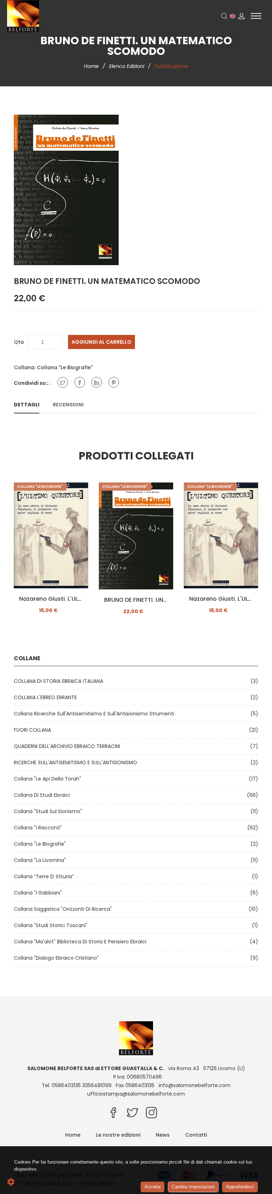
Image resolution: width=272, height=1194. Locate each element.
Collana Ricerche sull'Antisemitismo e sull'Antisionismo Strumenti (95, 713)
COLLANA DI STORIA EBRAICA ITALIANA (60, 681)
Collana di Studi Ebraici (43, 795)
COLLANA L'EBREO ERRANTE (47, 697)
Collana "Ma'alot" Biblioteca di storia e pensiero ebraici (81, 941)
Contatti (196, 1134)
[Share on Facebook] (79, 382)
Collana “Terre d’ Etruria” (45, 876)
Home (92, 66)
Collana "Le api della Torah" (49, 778)
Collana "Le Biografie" (64, 367)
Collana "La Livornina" (41, 860)
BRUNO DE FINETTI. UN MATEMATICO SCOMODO (136, 600)
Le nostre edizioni (118, 1134)
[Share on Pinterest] (113, 382)
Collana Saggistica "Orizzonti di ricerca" (64, 909)
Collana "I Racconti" (39, 827)
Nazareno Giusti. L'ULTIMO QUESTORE (51, 598)
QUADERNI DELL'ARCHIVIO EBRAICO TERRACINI (68, 746)
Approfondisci (240, 1186)
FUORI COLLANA (34, 729)
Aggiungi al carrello (101, 341)
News (163, 1134)
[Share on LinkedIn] (96, 382)
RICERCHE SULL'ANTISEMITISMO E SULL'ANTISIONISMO (77, 762)
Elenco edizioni (127, 66)
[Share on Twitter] (62, 382)
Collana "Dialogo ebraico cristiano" (58, 957)
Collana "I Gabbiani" (39, 892)
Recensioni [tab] (68, 404)
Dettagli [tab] (26, 404)
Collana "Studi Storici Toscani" (52, 925)
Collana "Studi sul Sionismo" (49, 811)
